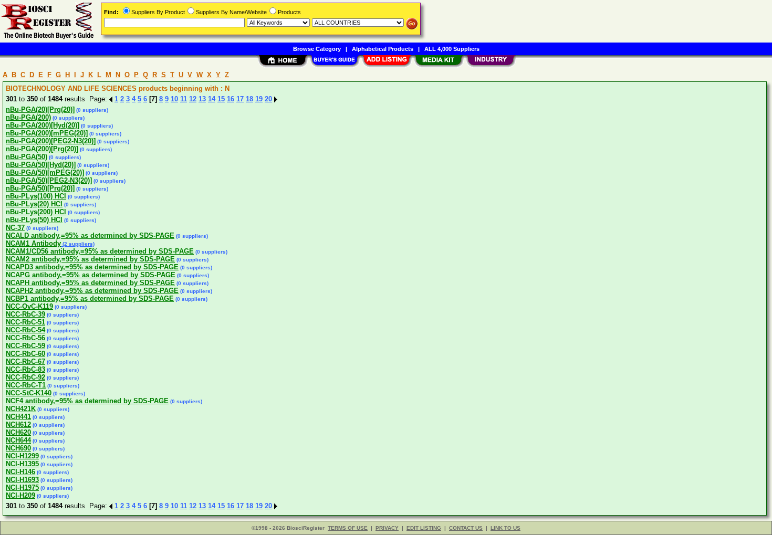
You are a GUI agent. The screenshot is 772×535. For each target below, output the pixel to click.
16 (230, 99)
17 (240, 99)
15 (221, 99)
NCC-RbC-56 (25, 338)
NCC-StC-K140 (28, 393)
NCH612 (18, 424)
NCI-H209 (20, 495)
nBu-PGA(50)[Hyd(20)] (41, 165)
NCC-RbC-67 (25, 361)
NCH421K (21, 409)
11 (183, 99)
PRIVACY (387, 528)
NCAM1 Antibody (33, 243)
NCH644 (18, 440)
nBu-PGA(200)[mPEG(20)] (47, 133)
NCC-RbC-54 (25, 330)
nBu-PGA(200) (28, 117)
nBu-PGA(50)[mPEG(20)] (45, 172)
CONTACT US (466, 528)
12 (192, 99)
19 (259, 99)
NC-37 (15, 228)
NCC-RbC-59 (25, 346)
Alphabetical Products (382, 49)
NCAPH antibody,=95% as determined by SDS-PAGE (90, 283)
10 (174, 99)
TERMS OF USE (348, 528)
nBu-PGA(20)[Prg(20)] (40, 109)
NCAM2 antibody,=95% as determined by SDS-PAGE (90, 259)
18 (249, 99)
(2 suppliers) (78, 244)
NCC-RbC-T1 (26, 385)
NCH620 (18, 432)
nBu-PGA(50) (26, 157)
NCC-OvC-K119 (29, 306)
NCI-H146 (20, 472)
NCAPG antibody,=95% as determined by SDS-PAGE (90, 275)
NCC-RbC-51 (25, 322)
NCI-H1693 (22, 480)
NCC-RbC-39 (25, 314)
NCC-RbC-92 (25, 377)
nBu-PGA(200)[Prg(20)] (42, 149)
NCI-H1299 (22, 456)
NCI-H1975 (22, 487)
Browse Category (317, 49)
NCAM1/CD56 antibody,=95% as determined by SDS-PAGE (100, 251)
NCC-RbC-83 (25, 369)
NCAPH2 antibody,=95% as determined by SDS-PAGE (92, 291)
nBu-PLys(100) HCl (36, 196)
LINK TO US (505, 528)
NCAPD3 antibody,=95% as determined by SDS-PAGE (92, 267)
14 (211, 99)
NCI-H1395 (22, 464)
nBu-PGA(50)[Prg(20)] (40, 188)
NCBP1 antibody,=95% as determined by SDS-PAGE (90, 298)
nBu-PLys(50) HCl (34, 220)
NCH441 (18, 417)
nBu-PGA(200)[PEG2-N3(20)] (51, 141)
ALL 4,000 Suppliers (451, 49)
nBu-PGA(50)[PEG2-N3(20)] (49, 180)
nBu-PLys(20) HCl (34, 204)
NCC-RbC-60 (25, 354)
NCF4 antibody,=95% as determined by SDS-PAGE (87, 401)
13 (202, 99)
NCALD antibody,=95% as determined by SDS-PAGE (90, 235)
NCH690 (18, 448)
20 (268, 99)
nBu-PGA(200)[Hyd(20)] (42, 125)
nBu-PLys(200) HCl (36, 212)
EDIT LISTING (423, 528)
